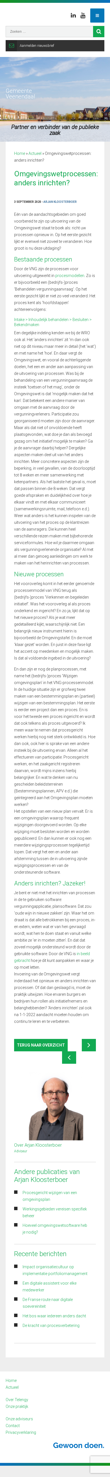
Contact (13, 1425)
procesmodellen (69, 275)
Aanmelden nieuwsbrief (37, 46)
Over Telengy (17, 1399)
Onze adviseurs (19, 1419)
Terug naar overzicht (41, 1045)
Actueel (34, 153)
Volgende (89, 1045)
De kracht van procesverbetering (51, 1325)
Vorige (69, 1057)
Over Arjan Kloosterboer (38, 1145)
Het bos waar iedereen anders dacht (54, 1316)
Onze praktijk (17, 1406)
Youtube (83, 15)
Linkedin (73, 15)
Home (19, 153)
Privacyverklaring (21, 1432)
